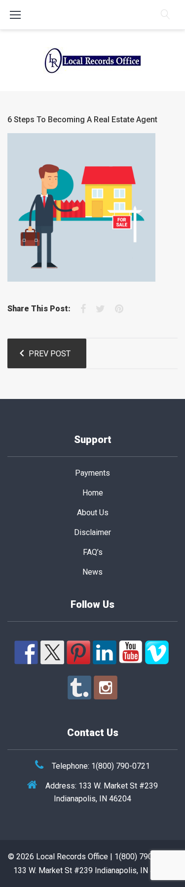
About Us (93, 512)
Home (92, 492)
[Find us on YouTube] (131, 652)
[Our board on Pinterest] (78, 652)
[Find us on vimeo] (157, 652)
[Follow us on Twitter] (52, 652)
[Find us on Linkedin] (104, 652)
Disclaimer (92, 532)
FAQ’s (93, 552)
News (92, 572)
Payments (92, 473)
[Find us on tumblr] (79, 687)
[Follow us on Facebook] (26, 652)
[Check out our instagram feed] (105, 687)
